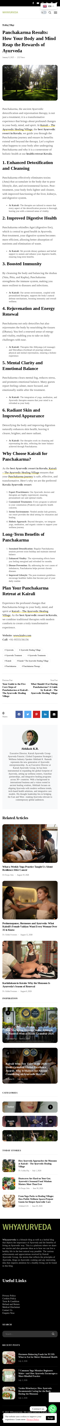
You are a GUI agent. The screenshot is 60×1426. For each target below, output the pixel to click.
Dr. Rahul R (10, 1079)
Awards (9, 1025)
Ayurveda (9, 650)
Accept (50, 1418)
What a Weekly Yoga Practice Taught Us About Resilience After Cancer (27, 868)
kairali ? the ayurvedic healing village (33, 661)
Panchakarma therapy (31, 666)
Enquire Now (8, 1313)
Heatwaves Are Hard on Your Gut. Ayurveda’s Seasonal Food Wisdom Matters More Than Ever (35, 1181)
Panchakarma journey (20, 476)
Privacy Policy (9, 1295)
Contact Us (7, 1310)
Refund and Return (11, 1304)
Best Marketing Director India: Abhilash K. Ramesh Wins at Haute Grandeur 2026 (30, 1032)
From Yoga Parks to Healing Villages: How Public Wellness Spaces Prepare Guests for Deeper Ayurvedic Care (36, 1199)
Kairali (8, 661)
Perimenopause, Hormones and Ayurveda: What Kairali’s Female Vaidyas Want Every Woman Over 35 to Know (29, 926)
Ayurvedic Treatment (14, 655)
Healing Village (8, 25)
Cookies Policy (9, 1298)
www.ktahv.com (22, 635)
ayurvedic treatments (37, 655)
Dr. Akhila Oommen (9, 935)
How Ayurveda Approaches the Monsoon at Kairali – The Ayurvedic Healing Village (37, 1164)
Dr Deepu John (8, 875)
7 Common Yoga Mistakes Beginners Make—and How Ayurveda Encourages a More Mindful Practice (37, 1373)
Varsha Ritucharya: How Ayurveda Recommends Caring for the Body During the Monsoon (35, 1391)
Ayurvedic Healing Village (31, 650)
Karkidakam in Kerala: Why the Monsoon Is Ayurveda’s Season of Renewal (26, 985)
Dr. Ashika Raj (11, 1039)
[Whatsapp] (52, 1408)
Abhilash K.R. (30, 748)
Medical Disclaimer (11, 1307)
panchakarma (11, 666)
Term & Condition (10, 1301)
